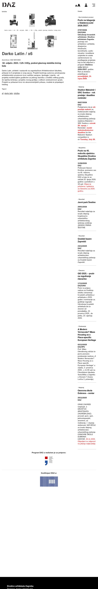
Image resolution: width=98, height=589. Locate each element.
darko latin (8, 93)
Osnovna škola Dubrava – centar (86, 392)
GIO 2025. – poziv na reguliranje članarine (86, 276)
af (2, 93)
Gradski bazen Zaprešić (85, 240)
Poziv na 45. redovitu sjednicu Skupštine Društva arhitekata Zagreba (87, 154)
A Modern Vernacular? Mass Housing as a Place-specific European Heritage (87, 334)
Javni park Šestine (87, 202)
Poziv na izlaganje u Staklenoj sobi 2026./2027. (86, 23)
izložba (17, 93)
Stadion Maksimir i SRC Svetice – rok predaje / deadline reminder (86, 93)
